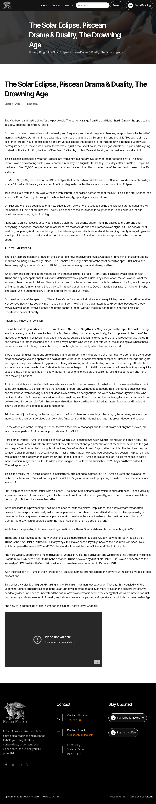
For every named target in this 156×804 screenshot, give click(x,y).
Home (32, 52)
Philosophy (32, 103)
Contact (56, 5)
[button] (69, 5)
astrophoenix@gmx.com (80, 734)
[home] (7, 5)
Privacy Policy (117, 796)
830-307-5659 (75, 720)
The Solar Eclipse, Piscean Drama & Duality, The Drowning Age (85, 52)
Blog (42, 52)
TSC (57, 796)
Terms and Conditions (141, 796)
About (43, 5)
